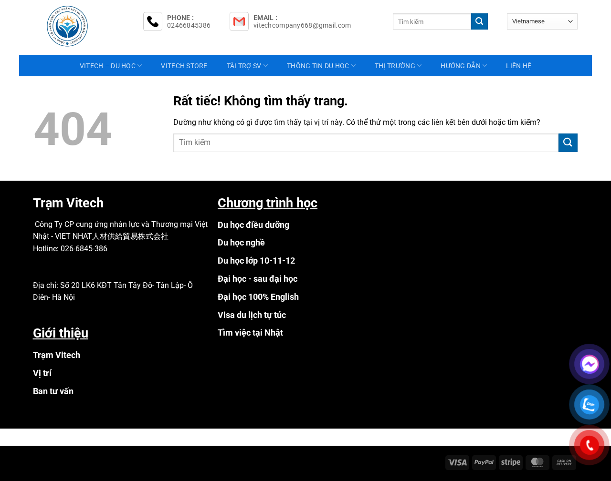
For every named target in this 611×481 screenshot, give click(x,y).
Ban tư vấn (53, 391)
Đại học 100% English (258, 297)
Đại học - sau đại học (257, 279)
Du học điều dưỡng (253, 225)
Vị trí (42, 373)
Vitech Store (184, 66)
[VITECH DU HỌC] (81, 26)
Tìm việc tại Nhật (250, 332)
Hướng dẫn (461, 66)
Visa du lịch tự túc (252, 315)
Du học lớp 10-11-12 (256, 261)
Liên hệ (518, 66)
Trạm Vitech (56, 355)
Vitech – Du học (108, 66)
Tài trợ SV (244, 66)
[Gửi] (479, 21)
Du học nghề (241, 242)
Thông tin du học (318, 66)
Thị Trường (395, 66)
